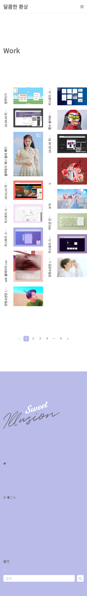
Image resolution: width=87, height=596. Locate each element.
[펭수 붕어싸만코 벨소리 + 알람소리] (72, 120)
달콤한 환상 (15, 6)
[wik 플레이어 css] (28, 266)
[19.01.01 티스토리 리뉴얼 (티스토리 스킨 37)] (28, 190)
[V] (72, 171)
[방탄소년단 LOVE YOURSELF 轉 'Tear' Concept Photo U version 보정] (72, 267)
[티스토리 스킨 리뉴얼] (28, 236)
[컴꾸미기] (28, 95)
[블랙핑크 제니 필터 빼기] (28, 154)
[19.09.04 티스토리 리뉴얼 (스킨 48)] (28, 117)
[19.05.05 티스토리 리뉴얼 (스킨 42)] (72, 143)
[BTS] (72, 199)
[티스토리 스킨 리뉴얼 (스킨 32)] (28, 213)
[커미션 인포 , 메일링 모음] (72, 221)
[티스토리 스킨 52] (72, 96)
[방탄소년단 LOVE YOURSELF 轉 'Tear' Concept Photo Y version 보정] (28, 296)
